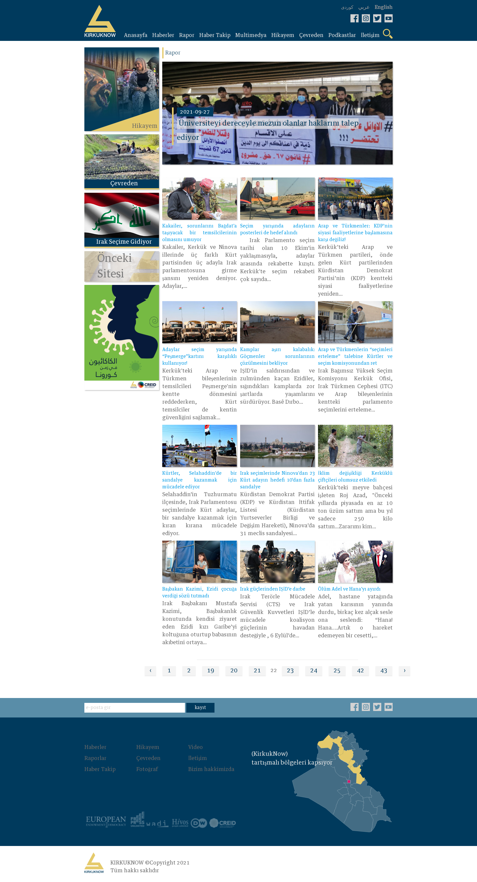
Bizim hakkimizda (211, 769)
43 (383, 671)
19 (210, 671)
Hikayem (147, 747)
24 (313, 671)
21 (257, 671)
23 (290, 671)
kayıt (200, 707)
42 (360, 671)
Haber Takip (100, 769)
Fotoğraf (147, 769)
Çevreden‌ (148, 758)
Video (195, 747)
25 (337, 671)
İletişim (197, 758)
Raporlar (95, 758)
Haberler (95, 747)
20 (234, 671)
